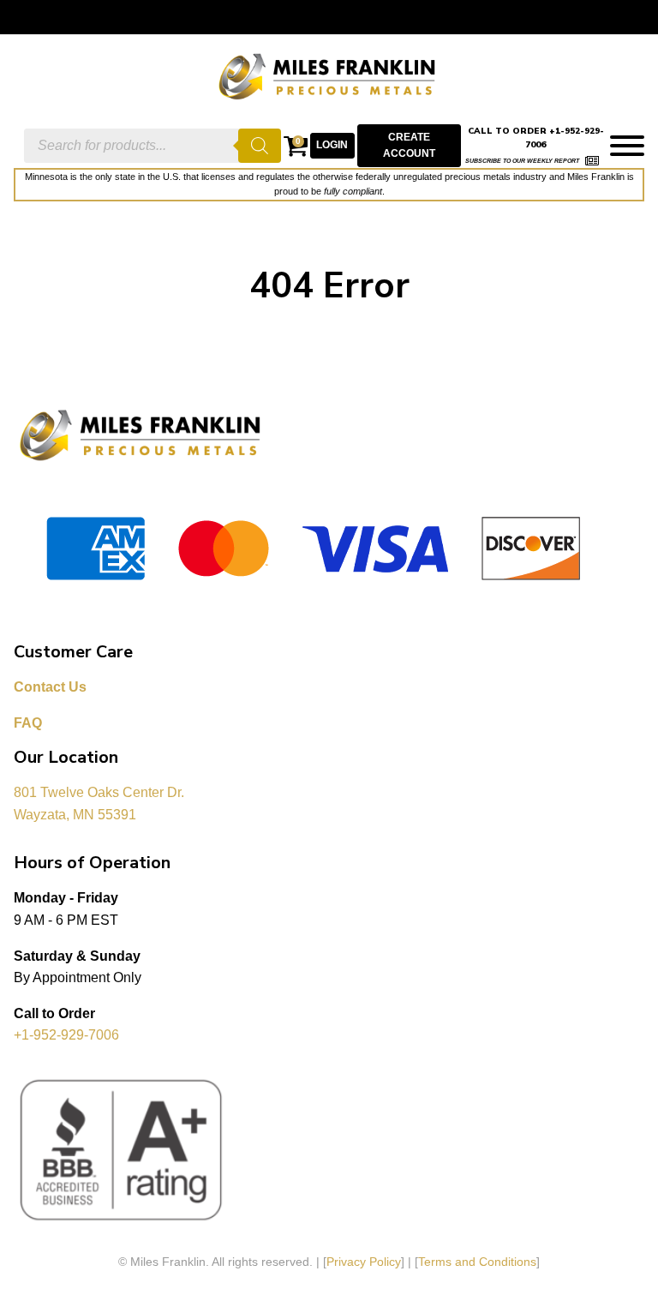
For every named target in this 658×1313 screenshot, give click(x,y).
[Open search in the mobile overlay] (152, 146)
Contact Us (50, 687)
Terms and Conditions (477, 1261)
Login (332, 145)
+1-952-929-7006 (66, 1035)
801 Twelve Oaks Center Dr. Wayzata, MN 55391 (101, 803)
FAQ (28, 723)
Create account (409, 145)
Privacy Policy (363, 1261)
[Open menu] (627, 145)
